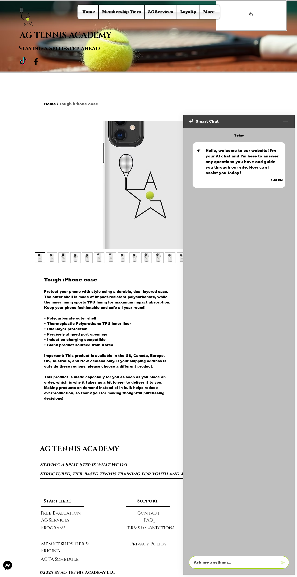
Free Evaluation (61, 513)
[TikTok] (23, 61)
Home (50, 104)
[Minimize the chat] (285, 121)
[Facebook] (36, 61)
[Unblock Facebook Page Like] (251, 15)
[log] (239, 340)
